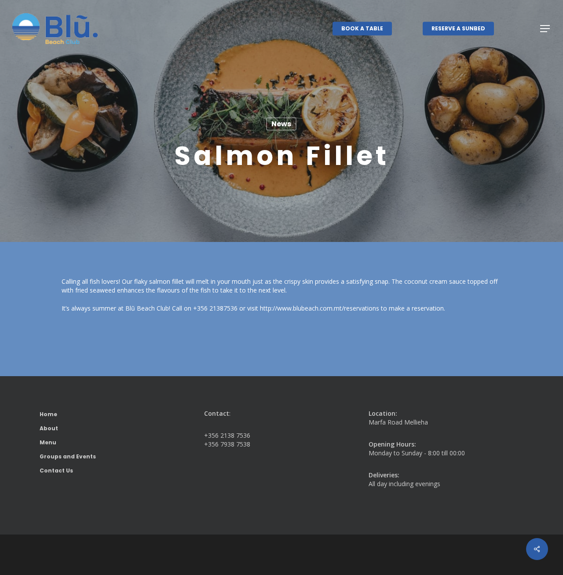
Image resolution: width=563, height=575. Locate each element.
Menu (48, 442)
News (281, 124)
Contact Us (56, 470)
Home (48, 414)
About (49, 428)
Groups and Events (68, 456)
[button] (545, 28)
